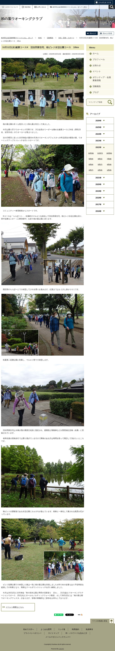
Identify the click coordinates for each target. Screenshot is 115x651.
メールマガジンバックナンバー (58, 637)
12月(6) (91, 153)
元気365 (61, 649)
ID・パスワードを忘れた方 (76, 633)
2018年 (98, 198)
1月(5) (109, 170)
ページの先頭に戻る (99, 621)
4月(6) (109, 164)
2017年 (98, 204)
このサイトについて (11, 7)
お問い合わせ (41, 7)
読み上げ (93, 33)
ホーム (96, 53)
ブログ (96, 92)
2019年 (98, 191)
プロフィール (99, 59)
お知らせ (97, 65)
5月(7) (100, 164)
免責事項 (89, 629)
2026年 (98, 121)
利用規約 (75, 629)
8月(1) (100, 159)
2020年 (98, 184)
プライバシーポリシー (33, 633)
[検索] (110, 102)
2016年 (98, 211)
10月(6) (109, 153)
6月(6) (91, 164)
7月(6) (109, 159)
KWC (40, 38)
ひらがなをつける (104, 2)
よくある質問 (46, 629)
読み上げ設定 (107, 33)
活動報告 (50, 38)
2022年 (98, 147)
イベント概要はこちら (15, 607)
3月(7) (91, 170)
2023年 (98, 141)
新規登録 (27, 7)
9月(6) (91, 159)
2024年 (98, 134)
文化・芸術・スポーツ (66, 38)
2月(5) (100, 170)
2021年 (98, 178)
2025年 (98, 127)
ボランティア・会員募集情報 (102, 79)
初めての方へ (28, 629)
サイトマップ (53, 633)
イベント (97, 71)
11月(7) (100, 153)
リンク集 (61, 629)
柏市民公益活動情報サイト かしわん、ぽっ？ (17, 38)
